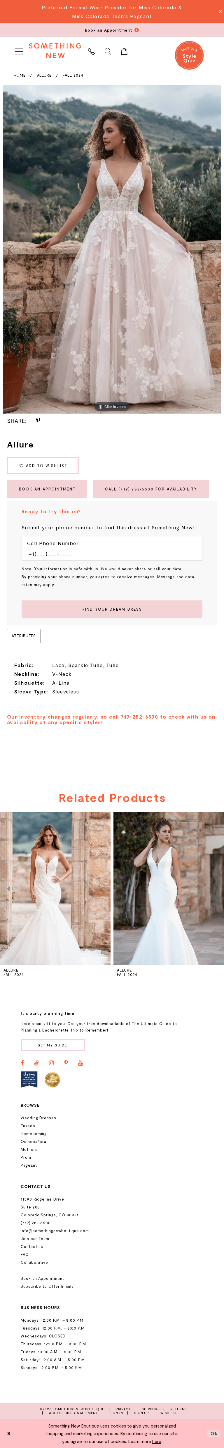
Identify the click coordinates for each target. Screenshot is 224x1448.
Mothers (29, 1149)
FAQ (25, 1254)
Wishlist (168, 1413)
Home (20, 75)
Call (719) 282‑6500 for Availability (151, 489)
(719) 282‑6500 (36, 1222)
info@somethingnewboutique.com (55, 1230)
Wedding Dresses (38, 1117)
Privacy (123, 1409)
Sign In (116, 1413)
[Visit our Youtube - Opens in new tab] (80, 1063)
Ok (214, 1433)
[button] (19, 50)
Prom (26, 1157)
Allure (44, 75)
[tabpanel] (112, 249)
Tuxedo (28, 1125)
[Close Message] (218, 11)
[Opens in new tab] (29, 1079)
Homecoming (34, 1133)
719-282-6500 (139, 716)
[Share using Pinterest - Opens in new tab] (38, 420)
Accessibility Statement (73, 1413)
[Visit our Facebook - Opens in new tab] (22, 1063)
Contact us (32, 1246)
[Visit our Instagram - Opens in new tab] (51, 1063)
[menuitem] (19, 50)
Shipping (150, 1409)
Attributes (24, 635)
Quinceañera (33, 1141)
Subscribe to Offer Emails (47, 1286)
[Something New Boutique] (55, 50)
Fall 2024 (73, 75)
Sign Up (141, 1413)
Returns (178, 1409)
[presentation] (55, 888)
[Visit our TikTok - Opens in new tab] (36, 1063)
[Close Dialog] (9, 1433)
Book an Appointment (47, 489)
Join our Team (35, 1238)
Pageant (29, 1165)
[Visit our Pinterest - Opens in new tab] (66, 1063)
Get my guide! (53, 1045)
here (156, 1441)
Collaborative (34, 1262)
